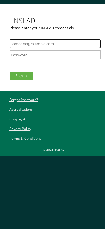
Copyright (17, 119)
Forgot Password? (23, 99)
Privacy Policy (20, 128)
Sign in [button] (21, 75)
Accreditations (21, 109)
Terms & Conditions (25, 138)
